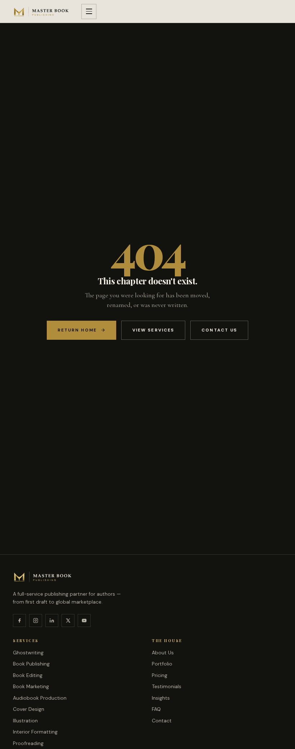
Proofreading (28, 743)
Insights (161, 698)
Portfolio (162, 663)
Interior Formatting (35, 731)
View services (153, 330)
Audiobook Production (40, 698)
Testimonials (166, 686)
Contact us (219, 330)
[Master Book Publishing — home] (41, 11)
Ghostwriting (28, 652)
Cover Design (28, 709)
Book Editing (27, 675)
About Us (163, 652)
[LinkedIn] (51, 620)
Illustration (25, 720)
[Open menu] (88, 11)
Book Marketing (31, 686)
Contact (162, 720)
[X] (68, 620)
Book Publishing (31, 663)
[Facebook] (19, 620)
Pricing (159, 675)
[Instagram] (35, 620)
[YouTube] (84, 620)
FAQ (156, 709)
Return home (77, 330)
